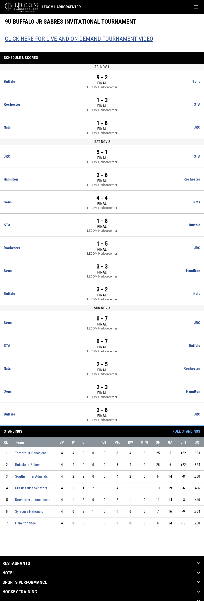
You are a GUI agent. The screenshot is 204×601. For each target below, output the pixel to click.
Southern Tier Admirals (31, 476)
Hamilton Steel (26, 523)
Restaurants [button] (16, 563)
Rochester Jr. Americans (32, 500)
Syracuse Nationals (29, 511)
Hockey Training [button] (19, 592)
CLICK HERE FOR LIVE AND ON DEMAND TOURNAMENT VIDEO (79, 38)
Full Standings (186, 431)
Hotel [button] (8, 573)
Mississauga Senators (31, 488)
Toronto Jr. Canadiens (31, 453)
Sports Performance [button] (24, 582)
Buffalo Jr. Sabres (28, 464)
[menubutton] (196, 7)
